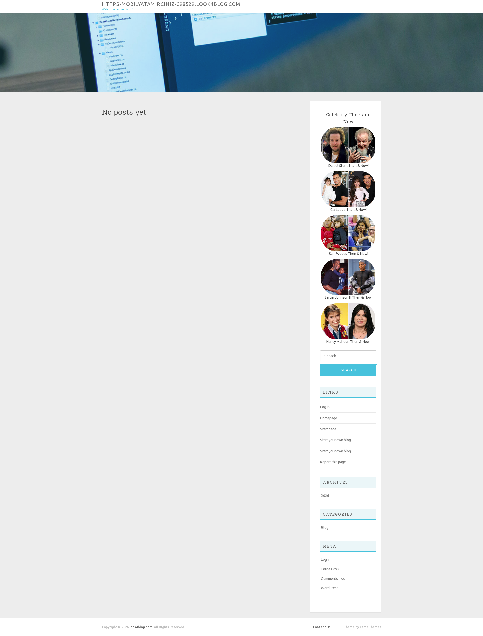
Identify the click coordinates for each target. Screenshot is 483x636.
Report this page (333, 462)
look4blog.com (140, 627)
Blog (324, 528)
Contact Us (321, 627)
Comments (333, 579)
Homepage (328, 418)
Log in (325, 407)
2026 (325, 496)
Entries (330, 569)
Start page (328, 429)
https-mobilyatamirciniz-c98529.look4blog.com (171, 4)
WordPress (329, 588)
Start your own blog (335, 440)
